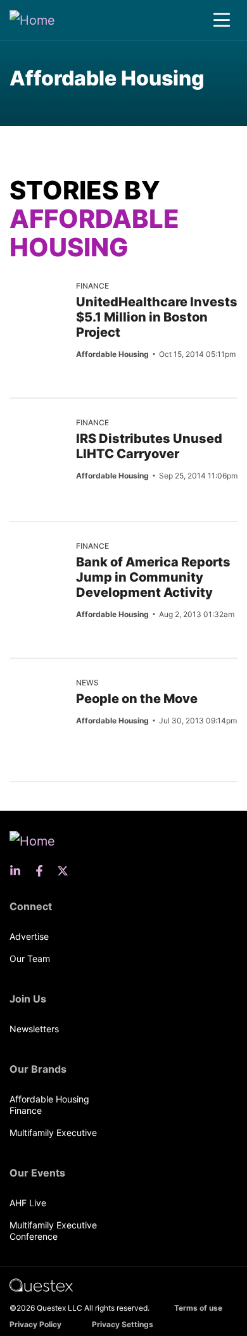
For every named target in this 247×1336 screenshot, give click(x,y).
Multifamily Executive (53, 1132)
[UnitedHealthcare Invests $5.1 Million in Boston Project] (38, 301)
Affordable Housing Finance (49, 1105)
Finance (92, 285)
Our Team (30, 958)
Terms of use (198, 1308)
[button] (222, 20)
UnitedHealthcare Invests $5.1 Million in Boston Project (157, 317)
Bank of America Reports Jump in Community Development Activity (153, 577)
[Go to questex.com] (41, 1284)
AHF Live (28, 1202)
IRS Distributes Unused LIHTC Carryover (149, 446)
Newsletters (34, 1028)
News (87, 682)
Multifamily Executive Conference (53, 1231)
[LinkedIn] (19, 871)
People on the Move (137, 698)
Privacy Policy (35, 1324)
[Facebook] (43, 871)
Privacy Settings (122, 1324)
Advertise (29, 936)
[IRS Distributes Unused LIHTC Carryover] (38, 438)
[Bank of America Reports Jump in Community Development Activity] (38, 561)
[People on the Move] (38, 698)
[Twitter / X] (66, 871)
